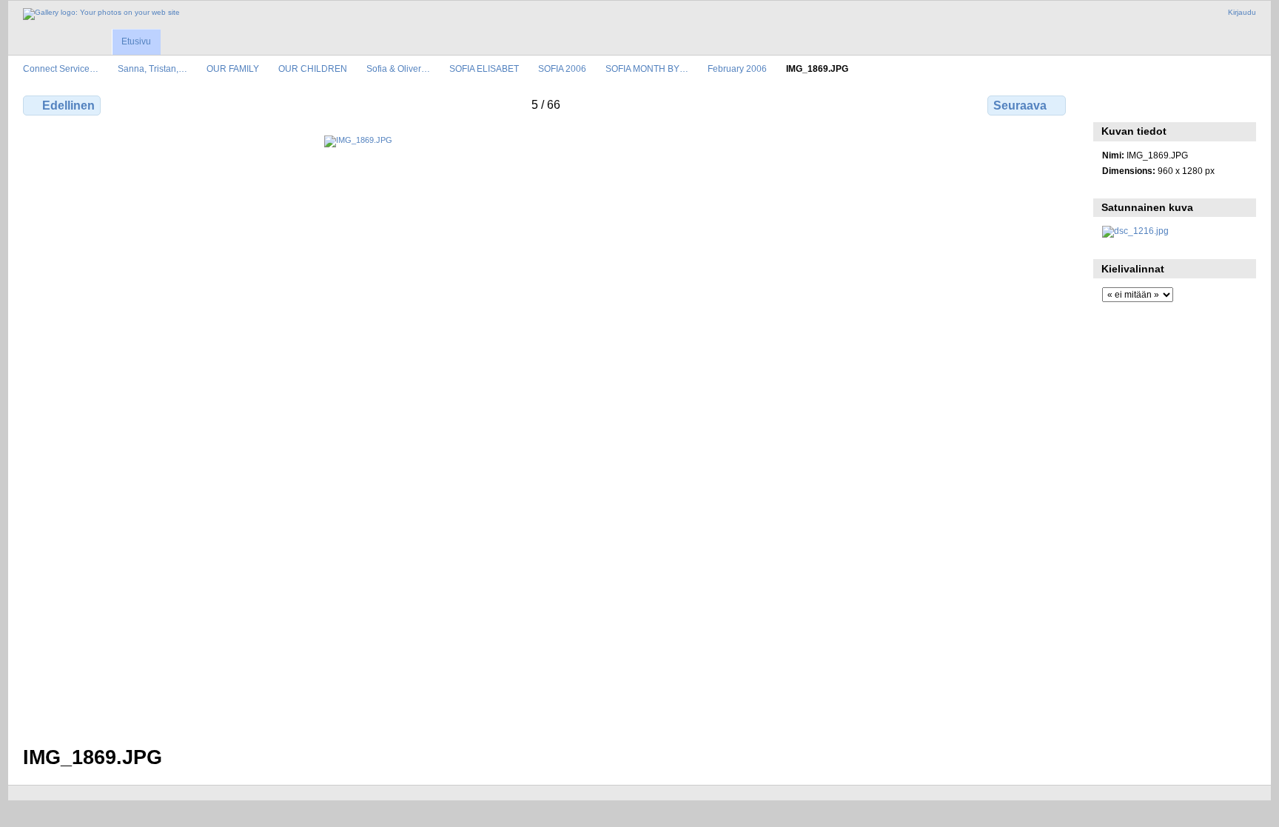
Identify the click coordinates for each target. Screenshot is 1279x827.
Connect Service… (60, 68)
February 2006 (737, 68)
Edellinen (68, 105)
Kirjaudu (1242, 12)
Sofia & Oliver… (398, 68)
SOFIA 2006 (562, 68)
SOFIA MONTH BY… (646, 68)
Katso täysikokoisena (1110, 103)
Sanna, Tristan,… (152, 68)
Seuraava (1020, 105)
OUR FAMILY (233, 68)
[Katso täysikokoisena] (546, 431)
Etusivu (136, 41)
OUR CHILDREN (312, 68)
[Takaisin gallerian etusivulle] (101, 14)
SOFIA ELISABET (484, 68)
